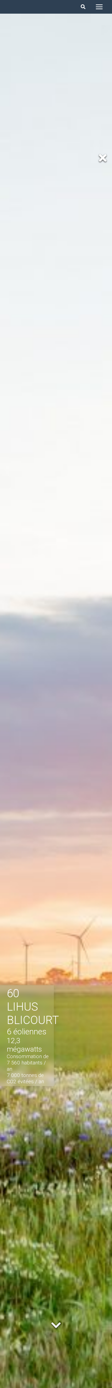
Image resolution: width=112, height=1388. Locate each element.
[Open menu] (99, 6)
